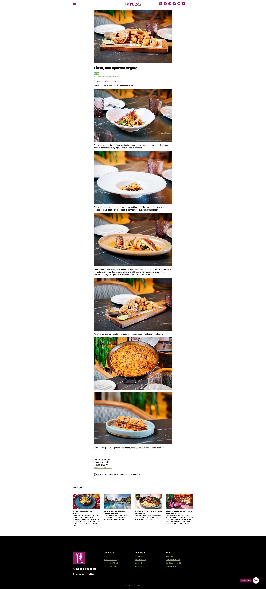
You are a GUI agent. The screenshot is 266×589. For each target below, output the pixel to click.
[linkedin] (183, 5)
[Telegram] (95, 73)
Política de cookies (172, 566)
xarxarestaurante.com (103, 467)
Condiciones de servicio (174, 563)
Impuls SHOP (139, 563)
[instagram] (169, 5)
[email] (81, 569)
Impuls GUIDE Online (110, 566)
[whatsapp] (160, 5)
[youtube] (178, 5)
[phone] (77, 569)
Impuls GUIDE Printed (111, 563)
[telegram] (165, 5)
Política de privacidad (173, 560)
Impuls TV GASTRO (110, 560)
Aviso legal (169, 556)
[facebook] (174, 5)
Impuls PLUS (139, 566)
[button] (191, 3)
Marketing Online (140, 560)
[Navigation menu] (74, 4)
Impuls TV (107, 556)
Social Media (139, 556)
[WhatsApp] (97, 73)
